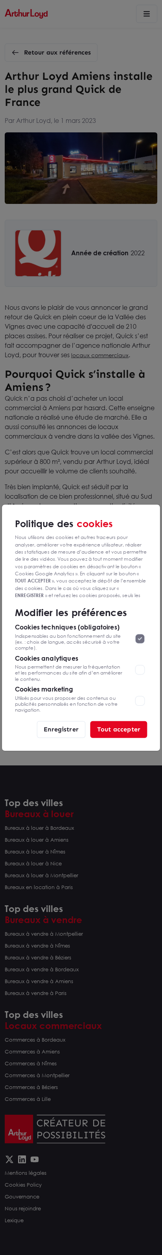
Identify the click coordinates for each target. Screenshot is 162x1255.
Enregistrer (61, 729)
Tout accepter (118, 729)
